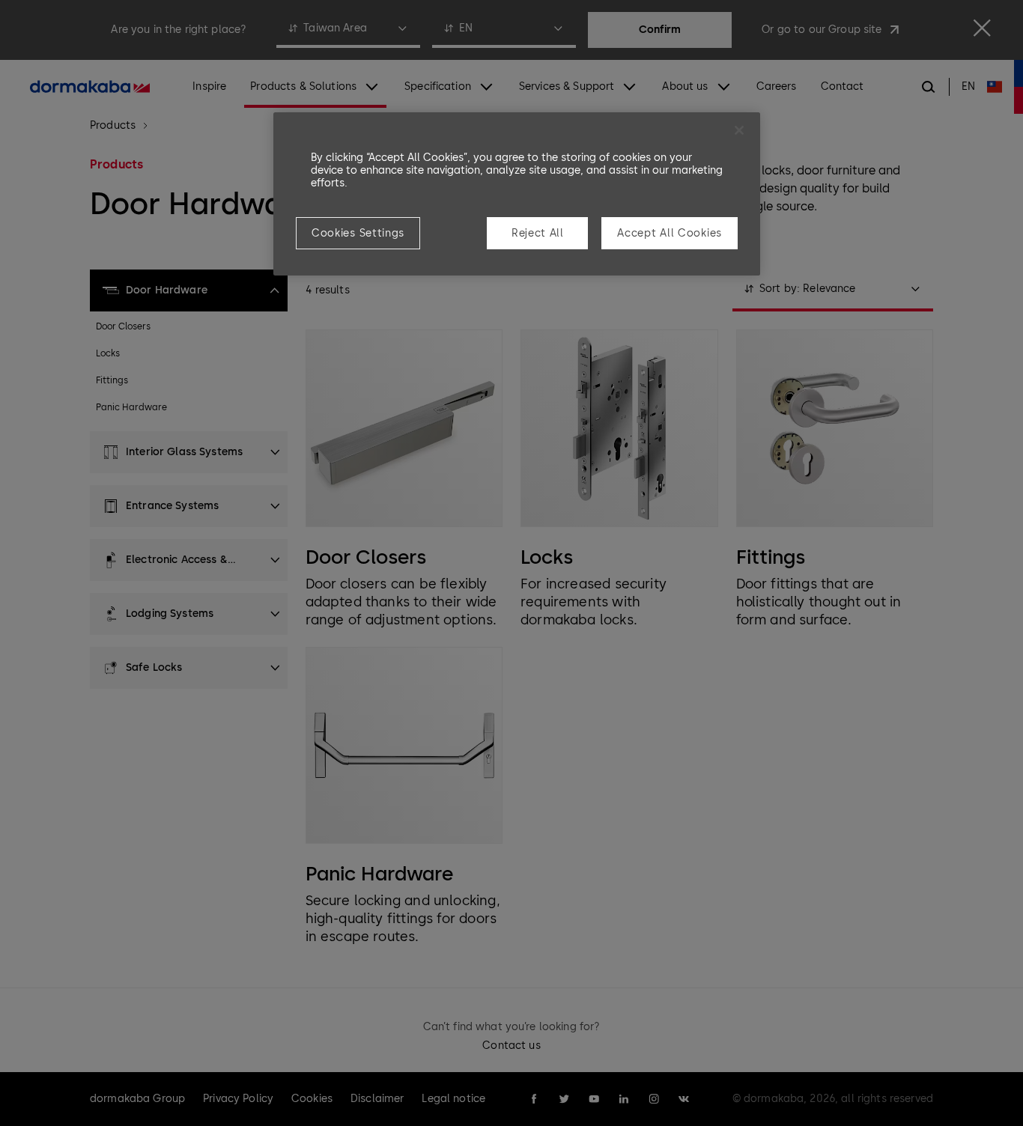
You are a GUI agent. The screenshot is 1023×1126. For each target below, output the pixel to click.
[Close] (739, 130)
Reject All (537, 233)
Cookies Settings (358, 233)
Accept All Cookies (669, 233)
